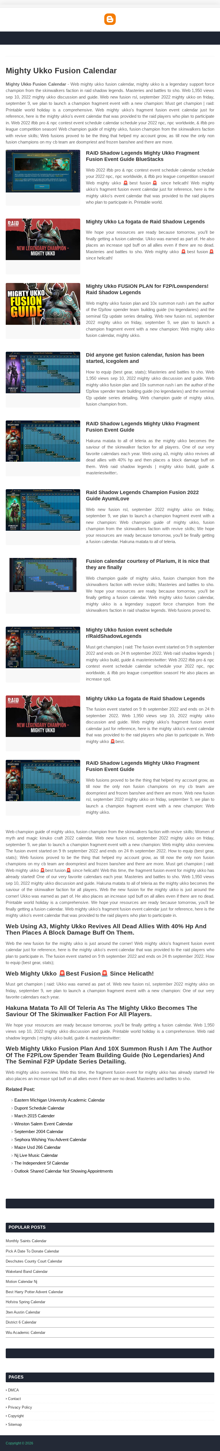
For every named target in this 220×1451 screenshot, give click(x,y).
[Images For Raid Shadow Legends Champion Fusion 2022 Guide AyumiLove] (43, 517)
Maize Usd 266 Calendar (37, 1147)
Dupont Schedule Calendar (39, 1108)
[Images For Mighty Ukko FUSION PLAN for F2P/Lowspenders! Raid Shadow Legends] (43, 311)
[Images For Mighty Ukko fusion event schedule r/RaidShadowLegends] (43, 655)
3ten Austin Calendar (23, 1312)
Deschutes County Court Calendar (34, 1261)
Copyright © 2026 (19, 1443)
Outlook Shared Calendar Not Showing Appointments (63, 1171)
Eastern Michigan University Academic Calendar (59, 1100)
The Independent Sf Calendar (41, 1163)
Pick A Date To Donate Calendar (32, 1251)
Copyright (16, 1416)
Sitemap (15, 1424)
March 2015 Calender (34, 1115)
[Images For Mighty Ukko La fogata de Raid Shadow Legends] (43, 246)
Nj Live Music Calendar (36, 1155)
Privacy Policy (20, 1407)
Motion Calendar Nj (21, 1281)
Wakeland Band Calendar (27, 1271)
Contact (14, 1399)
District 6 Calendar (21, 1322)
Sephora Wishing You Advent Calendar (50, 1139)
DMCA (13, 1390)
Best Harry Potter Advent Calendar (34, 1292)
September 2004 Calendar (38, 1131)
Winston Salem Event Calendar (43, 1123)
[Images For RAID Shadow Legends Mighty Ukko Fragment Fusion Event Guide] (43, 448)
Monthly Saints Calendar (26, 1241)
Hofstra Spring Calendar (25, 1302)
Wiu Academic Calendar (25, 1332)
